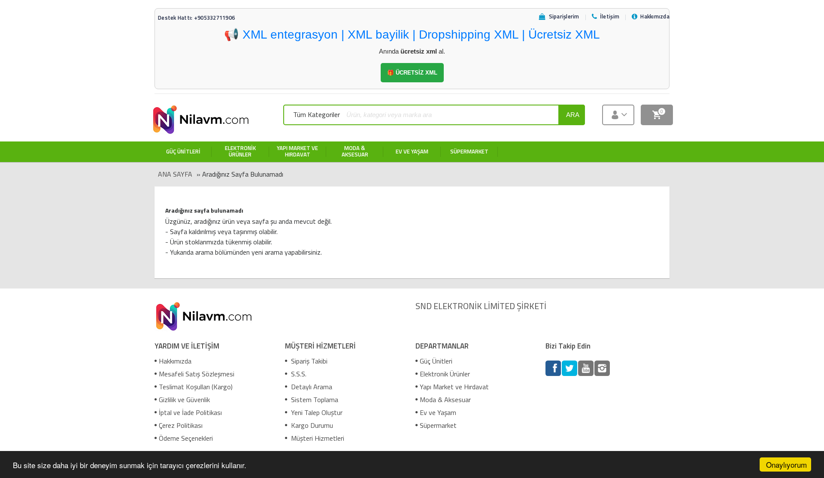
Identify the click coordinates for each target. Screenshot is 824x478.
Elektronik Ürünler (445, 374)
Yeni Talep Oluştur (315, 412)
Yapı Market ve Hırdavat (454, 387)
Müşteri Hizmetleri (316, 438)
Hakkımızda (175, 361)
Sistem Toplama (313, 399)
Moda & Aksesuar (445, 399)
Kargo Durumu (311, 425)
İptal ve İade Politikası (190, 412)
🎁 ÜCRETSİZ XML (412, 72)
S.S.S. (297, 374)
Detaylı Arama (310, 387)
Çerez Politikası (181, 425)
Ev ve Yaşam (438, 412)
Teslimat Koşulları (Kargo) (196, 387)
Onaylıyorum (786, 464)
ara (572, 114)
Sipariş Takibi (308, 361)
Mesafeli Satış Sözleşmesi (196, 374)
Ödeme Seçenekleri (186, 438)
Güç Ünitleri (436, 361)
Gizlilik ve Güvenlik (184, 399)
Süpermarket (438, 425)
